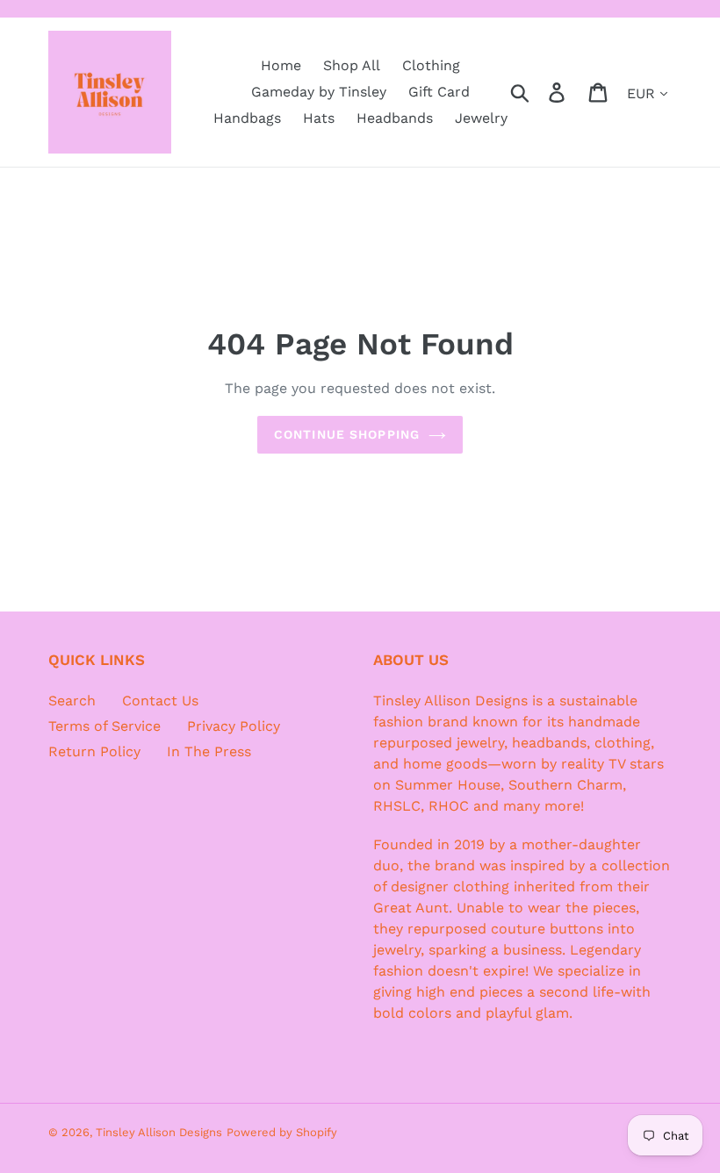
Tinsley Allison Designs (159, 1132)
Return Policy (94, 751)
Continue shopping (347, 434)
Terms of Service (104, 726)
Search (72, 700)
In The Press (209, 751)
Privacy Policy (233, 726)
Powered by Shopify (282, 1132)
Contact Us (160, 700)
